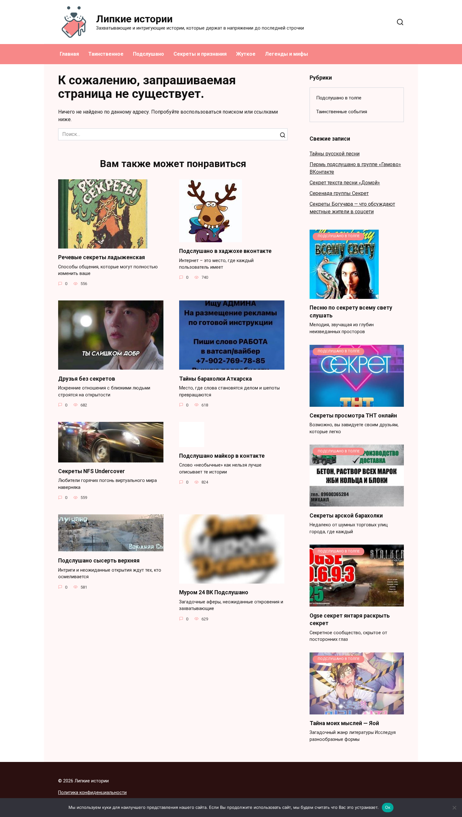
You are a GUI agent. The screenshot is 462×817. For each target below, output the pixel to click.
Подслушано (148, 54)
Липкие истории (134, 19)
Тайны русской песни (335, 154)
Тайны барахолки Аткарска (215, 378)
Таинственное (106, 54)
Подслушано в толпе (338, 98)
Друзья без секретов (86, 378)
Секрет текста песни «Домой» (345, 183)
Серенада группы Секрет (339, 193)
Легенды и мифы (286, 54)
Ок (388, 807)
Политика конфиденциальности (92, 792)
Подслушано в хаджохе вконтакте (225, 251)
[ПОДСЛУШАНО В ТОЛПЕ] (344, 295)
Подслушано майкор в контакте (222, 456)
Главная (69, 54)
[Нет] (454, 807)
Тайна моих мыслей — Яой (344, 723)
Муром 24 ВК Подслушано (213, 592)
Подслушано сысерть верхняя (99, 560)
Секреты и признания (200, 54)
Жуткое (246, 54)
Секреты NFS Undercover (91, 471)
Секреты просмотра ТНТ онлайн (353, 415)
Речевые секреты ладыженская (101, 257)
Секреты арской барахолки (346, 515)
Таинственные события (341, 112)
